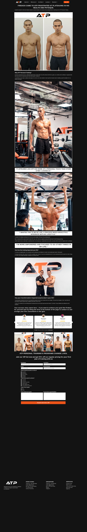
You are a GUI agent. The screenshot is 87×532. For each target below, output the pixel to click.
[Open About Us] (28, 2)
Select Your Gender (25, 387)
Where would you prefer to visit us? (29, 370)
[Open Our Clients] (43, 2)
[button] (72, 322)
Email (22, 366)
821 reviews (50, 330)
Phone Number (47, 366)
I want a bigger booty (25, 384)
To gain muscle (24, 383)
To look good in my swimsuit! (27, 385)
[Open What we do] (36, 2)
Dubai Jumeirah (24, 374)
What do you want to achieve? (27, 378)
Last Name (46, 362)
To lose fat (24, 379)
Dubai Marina (24, 373)
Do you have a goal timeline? (50, 391)
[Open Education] (56, 2)
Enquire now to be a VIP (43, 402)
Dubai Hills (24, 375)
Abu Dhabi (24, 376)
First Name (23, 362)
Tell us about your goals (26, 391)
